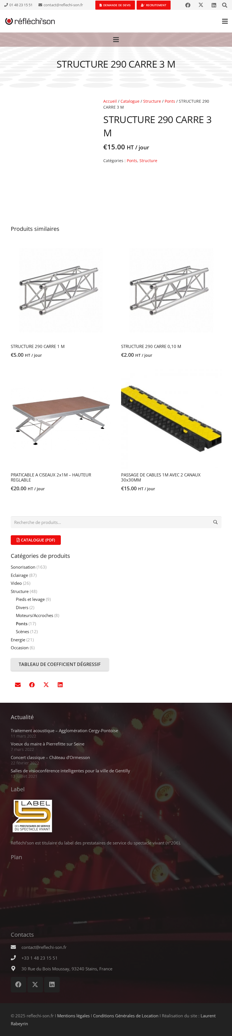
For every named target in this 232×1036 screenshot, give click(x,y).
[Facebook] (188, 5)
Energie (18, 639)
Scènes (22, 631)
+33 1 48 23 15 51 (40, 958)
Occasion (20, 647)
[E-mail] (18, 685)
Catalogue (130, 101)
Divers (22, 607)
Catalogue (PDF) (37, 540)
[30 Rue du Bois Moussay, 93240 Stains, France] (16, 969)
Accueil (110, 101)
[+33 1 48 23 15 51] (16, 958)
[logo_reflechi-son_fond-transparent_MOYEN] (30, 21)
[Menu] (225, 21)
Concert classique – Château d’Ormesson (50, 757)
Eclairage (19, 575)
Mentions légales (73, 1015)
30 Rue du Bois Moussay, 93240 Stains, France (67, 968)
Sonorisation (23, 567)
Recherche (216, 522)
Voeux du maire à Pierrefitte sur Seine (47, 744)
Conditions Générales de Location (125, 1015)
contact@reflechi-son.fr (44, 947)
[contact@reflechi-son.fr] (16, 947)
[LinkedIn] (214, 5)
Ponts (170, 101)
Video (16, 583)
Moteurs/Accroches (34, 615)
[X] (201, 5)
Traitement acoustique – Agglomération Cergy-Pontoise (64, 730)
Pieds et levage (30, 599)
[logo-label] (116, 816)
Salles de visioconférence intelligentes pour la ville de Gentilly (70, 770)
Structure (152, 101)
